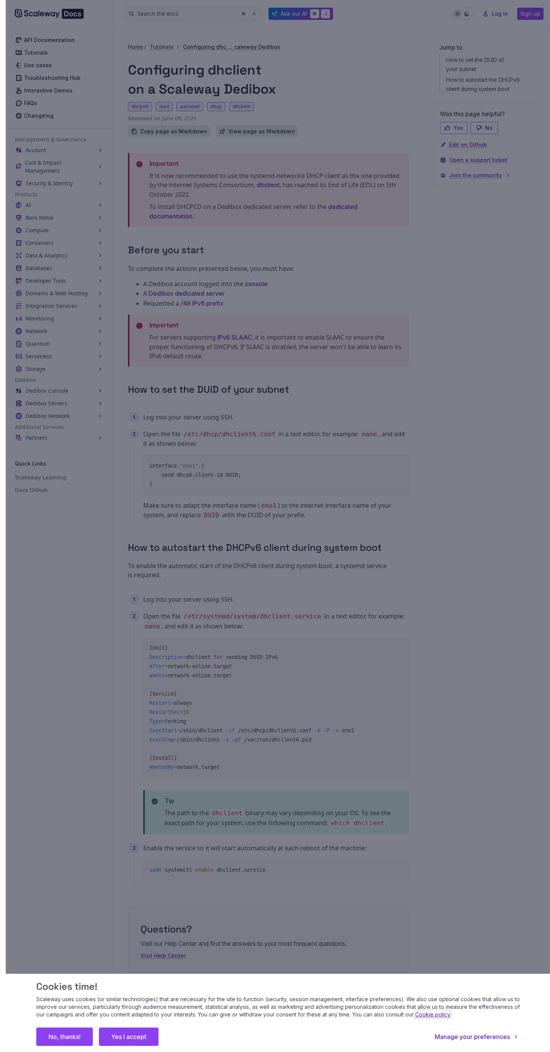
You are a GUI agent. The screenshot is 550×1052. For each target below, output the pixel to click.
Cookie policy (432, 1014)
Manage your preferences (472, 1037)
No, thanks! (65, 1037)
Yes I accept (128, 1037)
